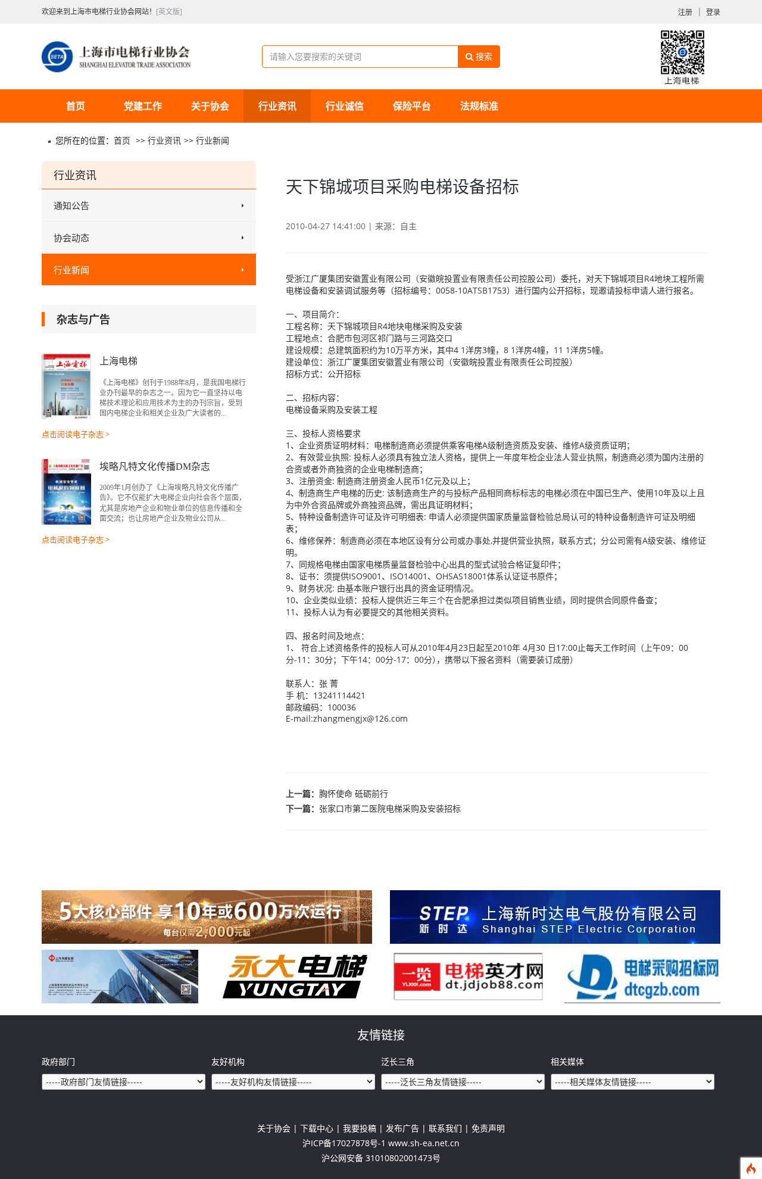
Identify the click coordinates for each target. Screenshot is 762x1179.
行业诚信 (345, 106)
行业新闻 (212, 140)
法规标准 (479, 106)
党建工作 (143, 106)
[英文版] (169, 12)
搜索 (482, 56)
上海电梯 (118, 361)
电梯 (294, 290)
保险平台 (412, 106)
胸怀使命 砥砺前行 (353, 793)
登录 (713, 12)
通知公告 (71, 205)
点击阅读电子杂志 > (76, 434)
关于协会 (210, 106)
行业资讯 (277, 106)
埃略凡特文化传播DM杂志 (154, 466)
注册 (685, 12)
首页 (75, 106)
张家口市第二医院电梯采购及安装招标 (390, 808)
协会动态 (71, 238)
